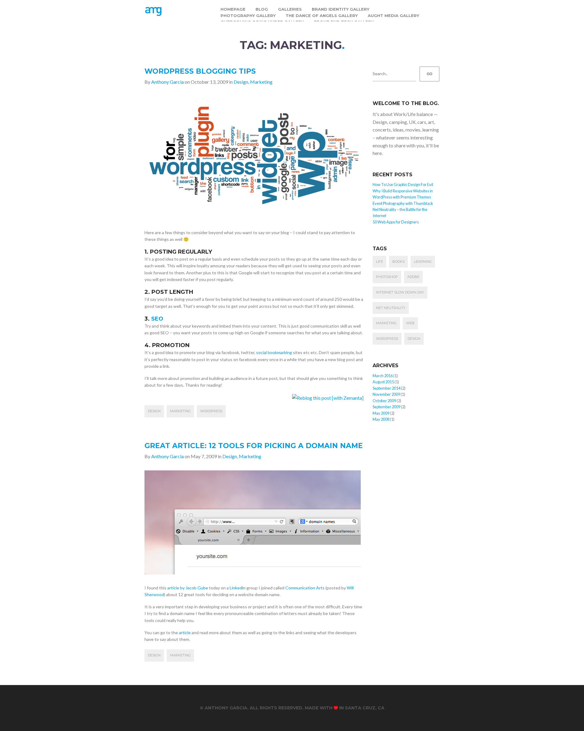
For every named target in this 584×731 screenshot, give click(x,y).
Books (398, 261)
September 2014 (386, 388)
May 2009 (381, 413)
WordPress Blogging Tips (200, 71)
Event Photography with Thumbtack (403, 203)
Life (379, 261)
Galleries (290, 9)
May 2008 (381, 419)
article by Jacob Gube (187, 587)
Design (241, 82)
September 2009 (386, 406)
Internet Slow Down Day (400, 292)
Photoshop (387, 277)
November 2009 (386, 394)
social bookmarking (274, 352)
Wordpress (211, 411)
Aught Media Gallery (393, 15)
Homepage (233, 9)
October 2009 (384, 400)
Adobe (413, 277)
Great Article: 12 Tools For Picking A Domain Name (253, 445)
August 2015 (383, 381)
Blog (261, 9)
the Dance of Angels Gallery (322, 15)
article (185, 632)
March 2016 (383, 375)
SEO (157, 318)
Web (410, 323)
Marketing (261, 82)
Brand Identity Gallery (340, 9)
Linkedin (237, 587)
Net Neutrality (390, 308)
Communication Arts (305, 587)
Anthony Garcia (167, 82)
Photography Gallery (248, 15)
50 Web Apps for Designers (396, 222)
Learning (423, 261)
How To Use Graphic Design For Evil (403, 184)
